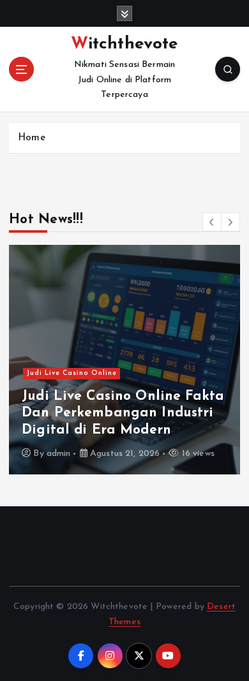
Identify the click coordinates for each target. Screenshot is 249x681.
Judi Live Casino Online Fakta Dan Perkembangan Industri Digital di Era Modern (123, 413)
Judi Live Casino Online (72, 373)
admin (59, 453)
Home (31, 138)
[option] (124, 359)
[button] (212, 221)
